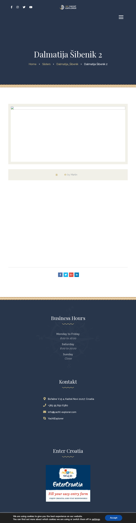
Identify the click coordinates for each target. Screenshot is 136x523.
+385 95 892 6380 (58, 405)
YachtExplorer (56, 418)
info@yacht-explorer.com (62, 412)
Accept (113, 517)
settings (96, 519)
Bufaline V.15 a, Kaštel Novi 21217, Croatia (71, 399)
